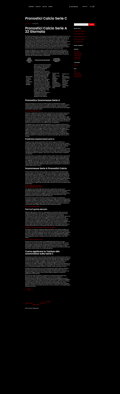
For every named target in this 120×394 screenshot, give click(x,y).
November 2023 (78, 53)
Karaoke (31, 6)
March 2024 (77, 52)
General (76, 65)
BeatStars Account (42, 286)
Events (51, 6)
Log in (75, 71)
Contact (38, 6)
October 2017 (77, 59)
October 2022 (77, 57)
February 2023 (77, 55)
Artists (44, 6)
